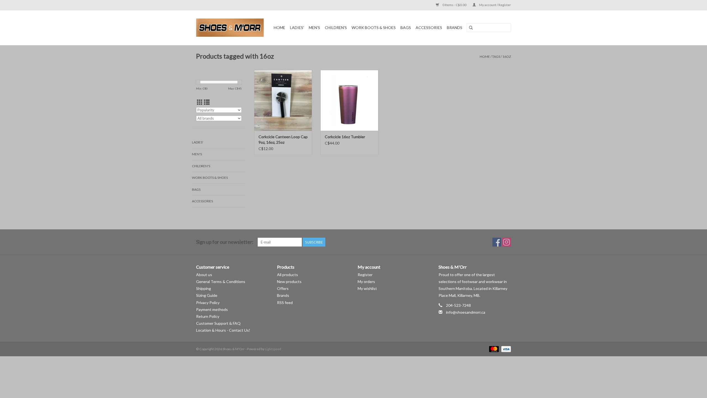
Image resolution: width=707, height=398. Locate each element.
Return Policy (207, 316)
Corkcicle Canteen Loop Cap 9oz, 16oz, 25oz (283, 139)
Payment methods (212, 309)
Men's (314, 27)
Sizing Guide (206, 295)
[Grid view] (200, 102)
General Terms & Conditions (220, 281)
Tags (496, 56)
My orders (366, 281)
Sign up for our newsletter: (225, 242)
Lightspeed (273, 349)
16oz (506, 56)
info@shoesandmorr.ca (465, 312)
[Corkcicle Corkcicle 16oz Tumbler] (349, 100)
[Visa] (505, 349)
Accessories (429, 27)
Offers (283, 288)
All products (287, 274)
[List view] (207, 102)
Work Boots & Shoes (374, 27)
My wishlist (367, 288)
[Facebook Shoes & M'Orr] (496, 242)
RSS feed (285, 302)
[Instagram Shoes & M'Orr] (506, 242)
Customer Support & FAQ (218, 323)
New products (289, 281)
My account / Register (495, 5)
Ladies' (297, 27)
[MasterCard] (493, 349)
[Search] (471, 27)
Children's (336, 27)
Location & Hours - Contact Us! (223, 330)
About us (204, 274)
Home (279, 27)
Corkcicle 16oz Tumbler (345, 136)
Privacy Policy (208, 302)
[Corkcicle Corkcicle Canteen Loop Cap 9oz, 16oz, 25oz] (283, 100)
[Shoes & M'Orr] (231, 28)
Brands (454, 27)
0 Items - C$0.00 (454, 5)
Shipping (203, 288)
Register (365, 274)
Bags (405, 27)
